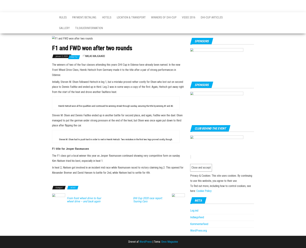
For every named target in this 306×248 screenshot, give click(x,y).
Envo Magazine (169, 241)
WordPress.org (198, 230)
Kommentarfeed (199, 224)
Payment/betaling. (84, 17)
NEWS (72, 187)
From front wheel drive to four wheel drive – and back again (84, 200)
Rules (63, 17)
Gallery (64, 28)
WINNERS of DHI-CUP (164, 17)
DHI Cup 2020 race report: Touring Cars (148, 200)
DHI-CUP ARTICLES (212, 17)
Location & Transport (131, 17)
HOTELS (106, 17)
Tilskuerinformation (89, 28)
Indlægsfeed (197, 217)
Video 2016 (188, 17)
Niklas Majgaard (95, 56)
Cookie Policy (204, 191)
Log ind (194, 210)
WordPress (145, 241)
